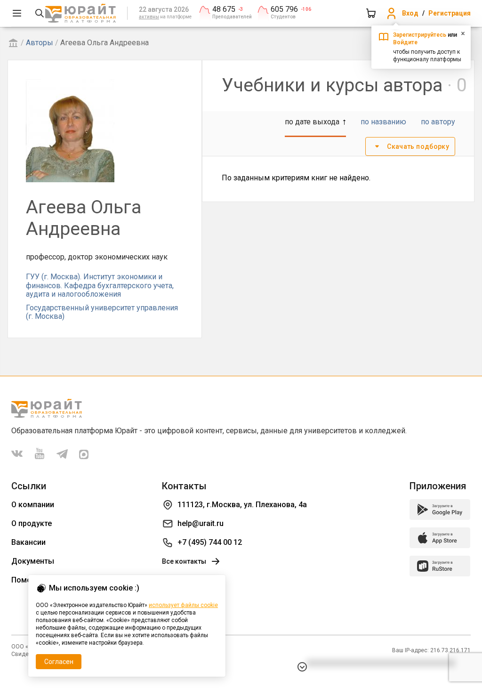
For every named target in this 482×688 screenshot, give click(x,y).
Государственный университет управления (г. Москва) (102, 312)
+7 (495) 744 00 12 (209, 542)
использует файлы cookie (183, 605)
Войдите (405, 42)
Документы (32, 561)
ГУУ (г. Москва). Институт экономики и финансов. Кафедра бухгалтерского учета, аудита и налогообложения (100, 285)
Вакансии (28, 542)
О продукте (31, 523)
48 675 (223, 9)
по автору (438, 121)
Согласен (58, 661)
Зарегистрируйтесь (419, 35)
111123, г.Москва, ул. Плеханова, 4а (242, 504)
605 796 (284, 9)
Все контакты (184, 561)
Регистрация (449, 13)
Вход (410, 13)
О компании (32, 504)
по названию (383, 121)
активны (149, 16)
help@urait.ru (200, 523)
